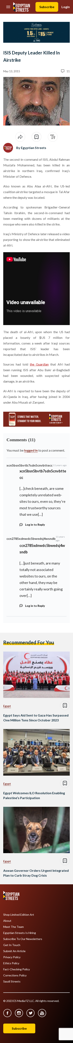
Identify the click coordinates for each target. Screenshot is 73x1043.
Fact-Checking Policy (16, 969)
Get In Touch (11, 945)
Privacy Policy (11, 957)
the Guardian (39, 364)
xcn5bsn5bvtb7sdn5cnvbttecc (29, 465)
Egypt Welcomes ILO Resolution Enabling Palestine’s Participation (34, 795)
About (7, 920)
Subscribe (46, 7)
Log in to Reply (35, 524)
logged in (31, 450)
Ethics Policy (11, 963)
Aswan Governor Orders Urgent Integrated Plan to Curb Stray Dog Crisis (36, 873)
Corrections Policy (15, 975)
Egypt (7, 706)
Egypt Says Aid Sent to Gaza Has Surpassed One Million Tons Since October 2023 (36, 717)
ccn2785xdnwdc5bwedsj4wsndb (31, 538)
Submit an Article (14, 951)
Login (65, 7)
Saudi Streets (11, 981)
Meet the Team (13, 926)
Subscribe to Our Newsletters (22, 939)
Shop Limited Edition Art (18, 914)
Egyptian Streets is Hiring (19, 933)
